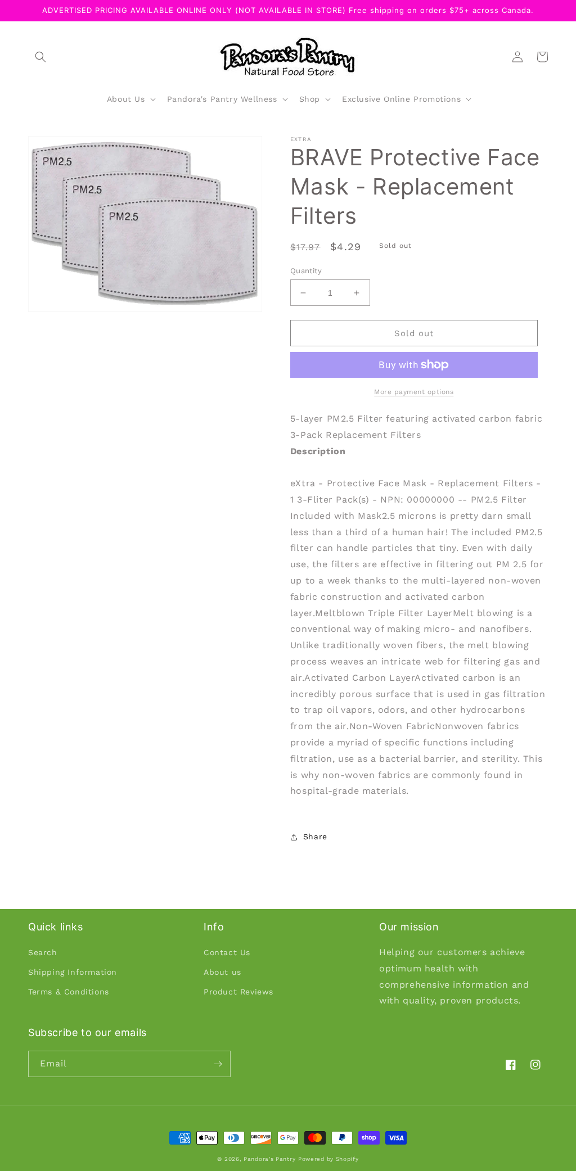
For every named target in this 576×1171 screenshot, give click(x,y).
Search (42, 952)
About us (222, 971)
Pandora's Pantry (269, 1159)
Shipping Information (72, 971)
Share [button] (315, 836)
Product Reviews (238, 991)
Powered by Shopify (328, 1159)
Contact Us (227, 952)
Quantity (306, 270)
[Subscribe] (217, 1064)
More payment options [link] (413, 392)
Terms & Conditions (68, 991)
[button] (40, 56)
